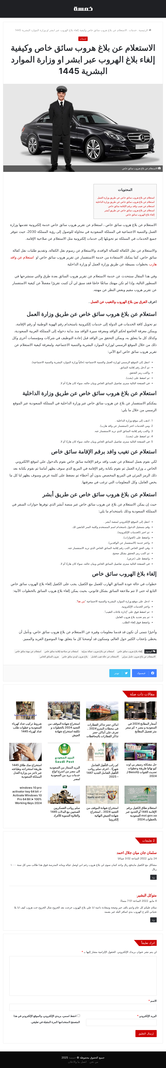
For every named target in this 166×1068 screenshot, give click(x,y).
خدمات (133, 30)
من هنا (81, 601)
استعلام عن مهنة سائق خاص (28, 651)
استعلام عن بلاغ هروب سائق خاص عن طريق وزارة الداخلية (125, 201)
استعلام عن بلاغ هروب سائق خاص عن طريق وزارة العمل (125, 197)
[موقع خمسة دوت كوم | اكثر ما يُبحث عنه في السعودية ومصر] (83, 9)
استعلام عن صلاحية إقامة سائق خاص (61, 651)
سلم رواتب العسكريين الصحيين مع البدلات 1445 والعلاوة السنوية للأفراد (65, 811)
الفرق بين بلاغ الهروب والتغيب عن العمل (118, 302)
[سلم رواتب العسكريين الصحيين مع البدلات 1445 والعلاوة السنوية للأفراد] (64, 795)
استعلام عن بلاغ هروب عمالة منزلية (98, 651)
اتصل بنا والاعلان (77, 1061)
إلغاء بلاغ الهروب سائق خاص (140, 214)
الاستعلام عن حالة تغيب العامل (105, 656)
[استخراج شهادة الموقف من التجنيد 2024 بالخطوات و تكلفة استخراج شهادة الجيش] (64, 710)
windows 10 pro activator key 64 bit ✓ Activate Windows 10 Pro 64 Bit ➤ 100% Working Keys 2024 (27, 795)
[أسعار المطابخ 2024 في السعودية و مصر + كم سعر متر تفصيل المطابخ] (141, 710)
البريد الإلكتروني (147, 1016)
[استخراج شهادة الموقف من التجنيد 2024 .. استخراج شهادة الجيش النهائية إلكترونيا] (102, 795)
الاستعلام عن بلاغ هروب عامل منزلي (138, 656)
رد (153, 877)
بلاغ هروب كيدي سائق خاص (75, 656)
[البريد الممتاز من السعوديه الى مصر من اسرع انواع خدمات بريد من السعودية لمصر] (64, 753)
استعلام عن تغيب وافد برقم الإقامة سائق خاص (131, 206)
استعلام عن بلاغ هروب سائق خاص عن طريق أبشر (129, 210)
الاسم (152, 1000)
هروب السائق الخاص (49, 656)
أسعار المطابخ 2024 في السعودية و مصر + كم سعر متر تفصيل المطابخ (141, 727)
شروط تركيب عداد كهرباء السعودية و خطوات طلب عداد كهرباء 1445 (27, 727)
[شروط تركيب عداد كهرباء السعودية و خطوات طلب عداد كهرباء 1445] (25, 710)
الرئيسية (144, 30)
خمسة (72, 1057)
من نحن (93, 1061)
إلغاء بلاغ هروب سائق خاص (129, 651)
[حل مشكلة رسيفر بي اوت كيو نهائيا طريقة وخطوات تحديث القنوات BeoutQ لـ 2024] (141, 751)
